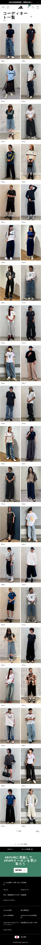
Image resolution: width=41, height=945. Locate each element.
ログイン (10, 849)
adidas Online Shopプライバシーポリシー (11, 923)
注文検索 (23, 882)
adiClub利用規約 (8, 915)
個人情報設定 (25, 910)
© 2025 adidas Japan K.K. (20, 942)
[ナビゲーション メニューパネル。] (3, 7)
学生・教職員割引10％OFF (11, 895)
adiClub (5, 889)
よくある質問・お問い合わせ (11, 883)
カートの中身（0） (28, 849)
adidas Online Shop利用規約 (29, 916)
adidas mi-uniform (9, 900)
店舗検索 (23, 895)
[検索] (33, 7)
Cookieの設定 (7, 910)
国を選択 (23, 937)
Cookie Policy (7, 930)
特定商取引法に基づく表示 (29, 922)
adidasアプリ (25, 889)
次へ (37, 831)
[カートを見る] (37, 7)
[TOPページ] (20, 8)
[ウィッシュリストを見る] (8, 7)
